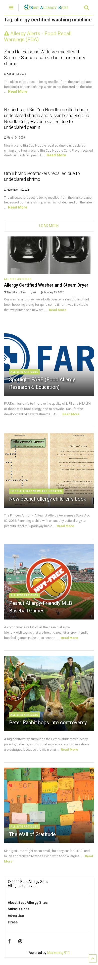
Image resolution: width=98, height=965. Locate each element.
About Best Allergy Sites (28, 903)
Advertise (16, 916)
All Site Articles (18, 279)
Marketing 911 (58, 953)
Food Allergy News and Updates (36, 491)
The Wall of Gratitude (32, 834)
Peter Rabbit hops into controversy (48, 722)
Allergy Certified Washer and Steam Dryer (46, 285)
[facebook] (9, 941)
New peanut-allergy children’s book (47, 499)
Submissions (19, 909)
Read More (17, 91)
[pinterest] (20, 941)
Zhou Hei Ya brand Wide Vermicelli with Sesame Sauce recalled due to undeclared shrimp (45, 57)
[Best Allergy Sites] (46, 8)
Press (13, 922)
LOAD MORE (49, 226)
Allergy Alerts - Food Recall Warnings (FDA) (37, 36)
